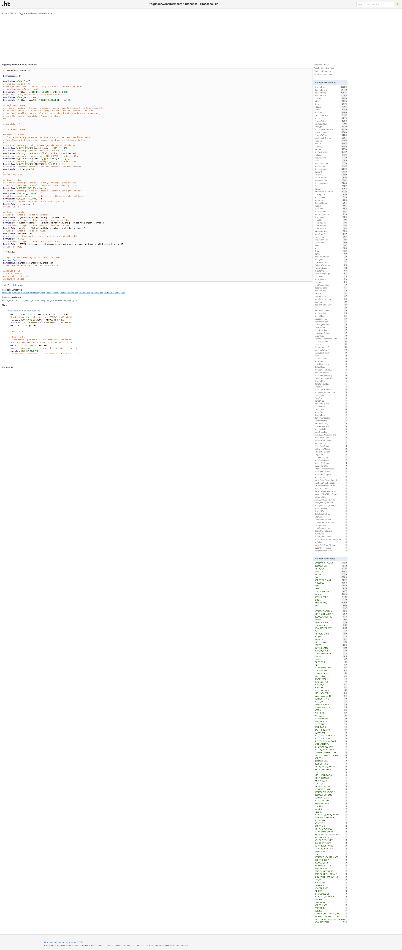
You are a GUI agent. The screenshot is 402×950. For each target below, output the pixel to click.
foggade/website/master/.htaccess (37, 13)
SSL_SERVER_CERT (331, 837)
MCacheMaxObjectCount (331, 494)
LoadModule (331, 336)
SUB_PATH (331, 910)
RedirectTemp (331, 203)
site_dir (331, 879)
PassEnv (331, 398)
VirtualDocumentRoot (331, 191)
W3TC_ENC (331, 662)
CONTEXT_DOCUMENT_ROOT (331, 913)
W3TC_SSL (331, 701)
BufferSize (331, 533)
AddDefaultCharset (331, 138)
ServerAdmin (331, 429)
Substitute (331, 361)
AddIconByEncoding (331, 375)
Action (331, 248)
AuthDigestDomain (331, 460)
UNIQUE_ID (331, 899)
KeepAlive (331, 276)
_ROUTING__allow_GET (331, 738)
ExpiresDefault (331, 123)
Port (331, 186)
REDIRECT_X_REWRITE (331, 792)
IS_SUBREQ (331, 732)
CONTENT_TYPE (331, 698)
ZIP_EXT (331, 891)
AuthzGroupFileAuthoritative (331, 480)
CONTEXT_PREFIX (331, 673)
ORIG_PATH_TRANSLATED (331, 877)
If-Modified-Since (331, 707)
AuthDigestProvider (331, 389)
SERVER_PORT (331, 597)
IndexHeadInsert (331, 364)
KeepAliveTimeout (331, 548)
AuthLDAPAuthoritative (331, 499)
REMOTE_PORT (331, 888)
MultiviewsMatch (331, 449)
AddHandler (331, 197)
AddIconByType (331, 350)
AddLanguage (331, 319)
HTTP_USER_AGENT (331, 614)
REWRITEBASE (331, 679)
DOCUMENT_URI (329, 922)
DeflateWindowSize (331, 550)
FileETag (331, 146)
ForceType (331, 237)
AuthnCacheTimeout (331, 536)
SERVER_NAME (331, 648)
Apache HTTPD (76, 942)
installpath (331, 885)
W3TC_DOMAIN (331, 800)
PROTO (331, 645)
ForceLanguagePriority (331, 378)
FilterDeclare (331, 228)
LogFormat (331, 409)
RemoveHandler (331, 256)
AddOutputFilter (331, 239)
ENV (331, 577)
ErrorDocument (331, 115)
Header (49, 292)
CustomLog (331, 406)
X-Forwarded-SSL (331, 894)
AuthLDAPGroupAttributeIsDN (331, 539)
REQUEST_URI (70, 300)
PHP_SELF (331, 854)
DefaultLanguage (331, 273)
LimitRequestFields (331, 519)
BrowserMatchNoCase (331, 369)
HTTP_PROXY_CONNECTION (331, 834)
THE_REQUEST (331, 625)
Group (331, 251)
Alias (331, 245)
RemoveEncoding (331, 417)
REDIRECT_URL (331, 763)
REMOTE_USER (331, 684)
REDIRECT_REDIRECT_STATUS (331, 916)
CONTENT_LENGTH (331, 797)
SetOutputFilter (331, 163)
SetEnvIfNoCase (331, 152)
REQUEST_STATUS (331, 865)
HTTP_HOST (8, 300)
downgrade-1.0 (331, 682)
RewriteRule (109, 292)
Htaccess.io (50, 942)
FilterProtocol (331, 225)
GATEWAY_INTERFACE (331, 817)
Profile (331, 659)
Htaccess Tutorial (321, 64)
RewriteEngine (97, 292)
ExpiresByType (331, 135)
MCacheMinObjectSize (331, 485)
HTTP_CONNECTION (331, 775)
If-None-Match (331, 718)
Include (331, 155)
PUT (331, 631)
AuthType (16, 292)
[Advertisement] (201, 38)
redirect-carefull (331, 803)
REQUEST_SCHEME (331, 795)
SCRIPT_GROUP (331, 860)
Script (117, 292)
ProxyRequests (331, 488)
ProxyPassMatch (331, 437)
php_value (331, 140)
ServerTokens (331, 177)
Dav (331, 307)
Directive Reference (322, 71)
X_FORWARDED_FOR (331, 747)
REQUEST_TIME (331, 862)
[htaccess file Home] (6, 4)
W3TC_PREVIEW (331, 690)
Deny (331, 104)
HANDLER (331, 687)
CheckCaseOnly (331, 426)
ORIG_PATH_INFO (331, 902)
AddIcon (331, 302)
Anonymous (331, 259)
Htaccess (62, 942)
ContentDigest (331, 358)
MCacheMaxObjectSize (331, 491)
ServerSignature (331, 214)
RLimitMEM (331, 511)
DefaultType (331, 367)
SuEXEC (331, 542)
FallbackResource (331, 265)
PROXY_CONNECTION (331, 749)
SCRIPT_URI (331, 826)
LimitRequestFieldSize (331, 522)
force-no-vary (331, 602)
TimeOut (331, 293)
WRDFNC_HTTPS (331, 786)
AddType (331, 126)
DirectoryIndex (38, 292)
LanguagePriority (331, 352)
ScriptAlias (331, 401)
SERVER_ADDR (331, 622)
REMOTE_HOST (331, 721)
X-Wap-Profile (331, 670)
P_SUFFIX (331, 806)
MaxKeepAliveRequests (331, 483)
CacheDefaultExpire (331, 531)
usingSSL (331, 809)
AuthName (10, 13)
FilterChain (331, 220)
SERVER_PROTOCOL (331, 851)
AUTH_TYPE (331, 820)
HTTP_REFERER (331, 633)
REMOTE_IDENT (331, 868)
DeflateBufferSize (331, 514)
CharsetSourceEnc (331, 347)
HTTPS (19, 300)
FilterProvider (331, 222)
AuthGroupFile (331, 234)
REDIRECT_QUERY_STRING (331, 814)
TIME (331, 588)
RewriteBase (72, 292)
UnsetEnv (331, 386)
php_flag (331, 149)
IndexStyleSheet (331, 324)
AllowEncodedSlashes (331, 468)
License (19, 285)
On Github (9, 285)
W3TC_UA (331, 715)
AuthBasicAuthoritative (331, 392)
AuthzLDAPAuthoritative (331, 434)
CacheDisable (331, 420)
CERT (331, 772)
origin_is (331, 812)
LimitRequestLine (331, 528)
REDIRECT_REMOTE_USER (331, 857)
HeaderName (331, 296)
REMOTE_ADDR (331, 650)
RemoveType (331, 290)
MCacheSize (331, 497)
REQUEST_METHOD (331, 616)
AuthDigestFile (331, 432)
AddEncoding (331, 157)
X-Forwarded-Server (331, 831)
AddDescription (331, 313)
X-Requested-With (331, 653)
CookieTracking (331, 457)
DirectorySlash (331, 270)
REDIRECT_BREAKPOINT (331, 896)
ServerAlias (331, 477)
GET (331, 605)
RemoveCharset (331, 372)
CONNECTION (331, 727)
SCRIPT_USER (331, 905)
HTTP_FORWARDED (331, 829)
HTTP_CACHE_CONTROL (331, 766)
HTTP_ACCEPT (331, 693)
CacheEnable (331, 525)
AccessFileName (331, 463)
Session (331, 205)
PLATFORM (331, 882)
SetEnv (331, 189)
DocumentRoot (331, 321)
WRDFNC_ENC (331, 780)
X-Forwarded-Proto (331, 667)
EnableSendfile (331, 466)
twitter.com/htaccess (323, 74)
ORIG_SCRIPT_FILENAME (331, 874)
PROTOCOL (331, 908)
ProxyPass (331, 395)
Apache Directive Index (324, 68)
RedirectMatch (331, 183)
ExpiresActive (331, 121)
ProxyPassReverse (331, 446)
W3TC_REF (331, 724)
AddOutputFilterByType (331, 129)
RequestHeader (331, 169)
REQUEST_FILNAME (331, 789)
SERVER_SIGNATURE (331, 848)
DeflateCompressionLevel (331, 338)
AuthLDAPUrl (331, 412)
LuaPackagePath (331, 451)
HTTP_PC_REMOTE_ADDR (331, 755)
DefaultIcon (331, 327)
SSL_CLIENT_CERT (331, 843)
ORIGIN (331, 600)
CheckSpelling (331, 330)
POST (331, 608)
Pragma (331, 636)
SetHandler (331, 242)
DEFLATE (331, 571)
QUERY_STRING (31, 300)
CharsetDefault (331, 341)
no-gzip (331, 594)
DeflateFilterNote (331, 384)
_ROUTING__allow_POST (331, 741)
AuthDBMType (331, 508)
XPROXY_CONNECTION (331, 752)
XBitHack (331, 344)
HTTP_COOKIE (331, 642)
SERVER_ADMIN (331, 704)
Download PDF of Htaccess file (24, 310)
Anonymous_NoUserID (331, 502)
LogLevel (331, 454)
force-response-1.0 (331, 696)
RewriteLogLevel (331, 403)
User (123, 292)
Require (63, 292)
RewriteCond (84, 292)
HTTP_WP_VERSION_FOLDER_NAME (331, 919)
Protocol (331, 282)
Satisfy (331, 174)
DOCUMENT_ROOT (331, 628)
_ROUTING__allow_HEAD (331, 735)
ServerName (331, 316)
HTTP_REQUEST (331, 778)
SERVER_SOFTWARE (331, 845)
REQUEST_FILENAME (51, 300)
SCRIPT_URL (331, 758)
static (331, 585)
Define (331, 254)
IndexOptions (331, 262)
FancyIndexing (331, 268)
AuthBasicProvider (331, 299)
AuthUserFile (26, 292)
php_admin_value (331, 310)
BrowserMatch (331, 180)
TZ (331, 665)
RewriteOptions (331, 217)
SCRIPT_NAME (331, 783)
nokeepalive (331, 676)
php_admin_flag (331, 423)
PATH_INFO (331, 713)
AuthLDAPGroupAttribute (331, 545)
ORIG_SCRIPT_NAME (331, 871)
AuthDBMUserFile (331, 471)
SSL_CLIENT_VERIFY (331, 840)
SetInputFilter (331, 443)
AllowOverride (331, 231)
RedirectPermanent (331, 304)
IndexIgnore (331, 194)
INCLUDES (331, 583)
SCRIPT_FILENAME (331, 580)
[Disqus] (157, 411)
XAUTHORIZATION (331, 730)
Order (331, 109)
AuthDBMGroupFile (331, 474)
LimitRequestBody (331, 285)
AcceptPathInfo (331, 279)
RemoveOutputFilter (331, 440)
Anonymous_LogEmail (331, 505)
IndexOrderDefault (331, 333)
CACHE (331, 656)
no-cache (331, 639)
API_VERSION (331, 823)
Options (56, 292)
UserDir (331, 355)
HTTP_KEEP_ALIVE (331, 769)
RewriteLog (331, 415)
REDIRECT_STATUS (331, 611)
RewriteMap (331, 381)
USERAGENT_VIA (331, 744)
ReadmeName (331, 287)
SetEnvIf (331, 172)
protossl (331, 619)
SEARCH (331, 710)
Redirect (331, 112)
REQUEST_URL (331, 761)
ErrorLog (331, 516)
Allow (331, 101)
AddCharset (331, 166)
